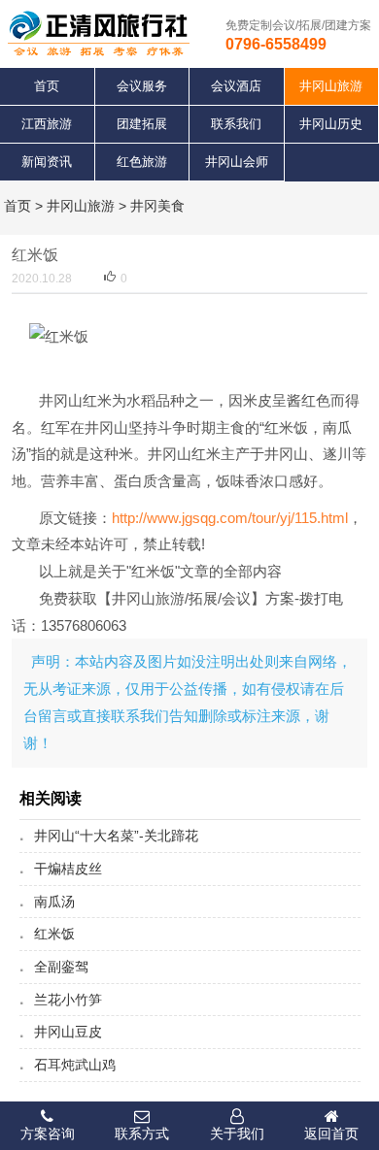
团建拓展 (142, 123)
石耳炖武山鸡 (75, 1064)
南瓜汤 (54, 901)
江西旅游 (46, 123)
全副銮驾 (61, 966)
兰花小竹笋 (68, 999)
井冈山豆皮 (68, 1031)
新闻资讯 (46, 161)
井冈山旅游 (81, 206)
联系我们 (236, 123)
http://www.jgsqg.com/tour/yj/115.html (230, 517)
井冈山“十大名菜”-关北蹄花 (116, 835)
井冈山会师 (236, 161)
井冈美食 (157, 206)
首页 (46, 86)
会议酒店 (236, 86)
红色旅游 (142, 161)
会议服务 (142, 86)
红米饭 (54, 933)
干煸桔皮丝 (68, 868)
